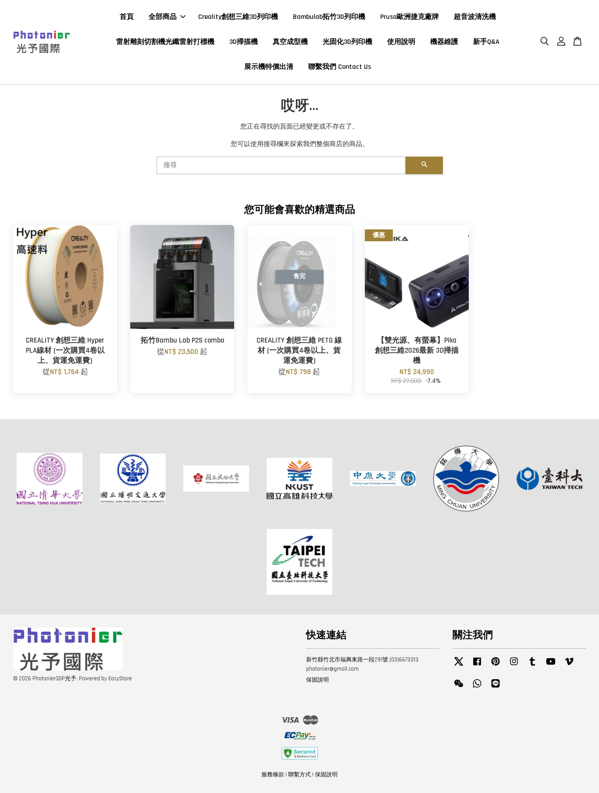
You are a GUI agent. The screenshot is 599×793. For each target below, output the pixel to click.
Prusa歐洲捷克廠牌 (409, 16)
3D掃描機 (243, 41)
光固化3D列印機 (347, 41)
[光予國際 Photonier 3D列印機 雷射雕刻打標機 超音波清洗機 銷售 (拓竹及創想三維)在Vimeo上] (569, 665)
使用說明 (401, 41)
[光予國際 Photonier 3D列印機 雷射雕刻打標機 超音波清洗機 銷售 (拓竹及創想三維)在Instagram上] (514, 665)
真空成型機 (290, 41)
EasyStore (120, 678)
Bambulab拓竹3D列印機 (329, 16)
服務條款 (272, 774)
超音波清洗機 (475, 16)
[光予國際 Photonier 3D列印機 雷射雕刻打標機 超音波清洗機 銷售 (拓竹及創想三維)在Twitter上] (459, 665)
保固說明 (317, 679)
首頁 (127, 16)
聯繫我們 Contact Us (339, 66)
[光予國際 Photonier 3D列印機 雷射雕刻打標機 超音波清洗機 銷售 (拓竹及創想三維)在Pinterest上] (495, 665)
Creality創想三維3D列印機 (238, 16)
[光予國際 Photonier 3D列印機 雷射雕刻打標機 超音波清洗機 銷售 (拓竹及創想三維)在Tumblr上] (532, 665)
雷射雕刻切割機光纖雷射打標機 (165, 41)
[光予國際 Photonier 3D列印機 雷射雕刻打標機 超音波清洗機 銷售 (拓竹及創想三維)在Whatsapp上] (477, 687)
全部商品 (163, 16)
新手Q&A (486, 41)
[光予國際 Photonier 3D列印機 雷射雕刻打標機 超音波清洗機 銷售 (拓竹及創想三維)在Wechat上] (459, 687)
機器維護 (444, 41)
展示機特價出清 (268, 66)
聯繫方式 (299, 774)
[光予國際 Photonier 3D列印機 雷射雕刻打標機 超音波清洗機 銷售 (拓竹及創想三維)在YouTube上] (551, 665)
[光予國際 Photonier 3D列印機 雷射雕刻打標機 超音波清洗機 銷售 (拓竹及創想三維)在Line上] (495, 687)
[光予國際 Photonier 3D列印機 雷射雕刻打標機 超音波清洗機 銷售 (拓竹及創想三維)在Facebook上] (477, 665)
